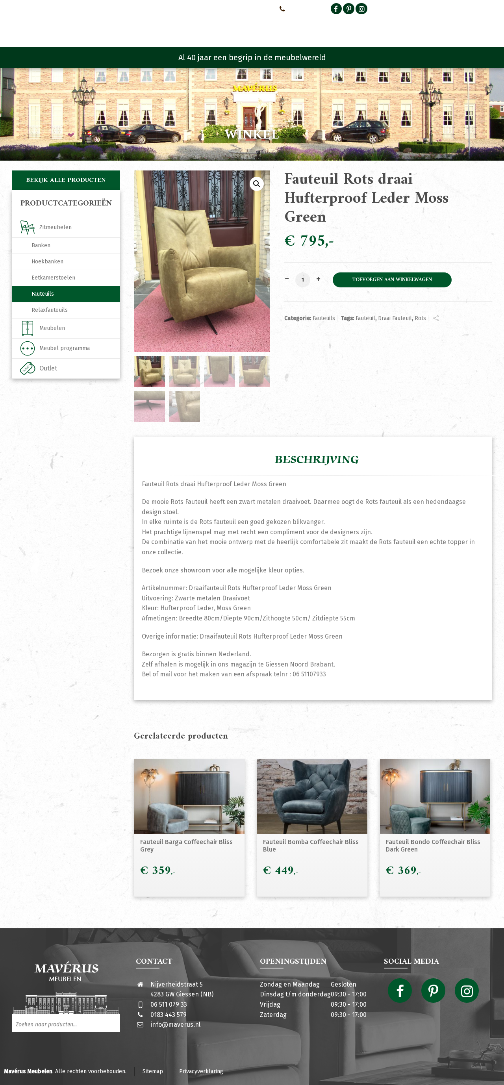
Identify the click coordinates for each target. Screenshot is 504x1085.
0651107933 (301, 8)
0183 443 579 (168, 1014)
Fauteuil (365, 318)
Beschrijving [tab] (317, 460)
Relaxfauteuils (50, 310)
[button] (257, 184)
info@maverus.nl (175, 1024)
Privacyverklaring (201, 1071)
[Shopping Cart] (487, 27)
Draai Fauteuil (395, 318)
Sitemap (153, 1071)
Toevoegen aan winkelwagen (392, 280)
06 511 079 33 (168, 1004)
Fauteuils (324, 318)
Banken (41, 245)
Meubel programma (64, 348)
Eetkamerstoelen (53, 277)
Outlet (48, 368)
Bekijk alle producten (66, 180)
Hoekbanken (47, 261)
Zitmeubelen (55, 227)
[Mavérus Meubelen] (78, 25)
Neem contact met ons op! (239, 8)
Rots (420, 318)
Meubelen (52, 328)
